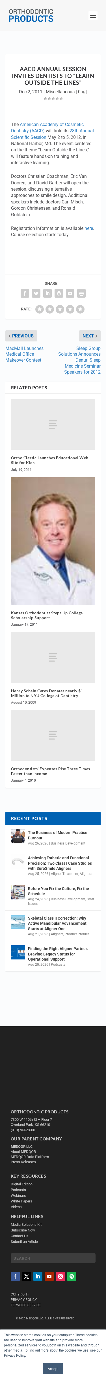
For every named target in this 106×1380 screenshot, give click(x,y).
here (89, 228)
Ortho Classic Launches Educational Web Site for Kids (49, 460)
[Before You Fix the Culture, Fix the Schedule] (18, 892)
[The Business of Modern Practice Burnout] (18, 836)
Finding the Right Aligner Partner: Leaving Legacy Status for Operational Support (58, 953)
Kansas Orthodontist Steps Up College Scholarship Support (47, 615)
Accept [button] (53, 1368)
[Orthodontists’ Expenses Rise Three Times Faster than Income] (53, 735)
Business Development (68, 843)
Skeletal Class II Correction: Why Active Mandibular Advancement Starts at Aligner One (57, 923)
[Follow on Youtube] (49, 1276)
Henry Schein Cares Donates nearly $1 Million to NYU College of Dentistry (47, 693)
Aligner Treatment (64, 874)
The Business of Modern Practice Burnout (57, 835)
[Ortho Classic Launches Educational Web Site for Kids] (53, 424)
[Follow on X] (26, 1276)
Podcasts (58, 965)
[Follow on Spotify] (71, 1276)
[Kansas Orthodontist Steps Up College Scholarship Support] (53, 541)
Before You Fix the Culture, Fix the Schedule (58, 891)
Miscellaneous (60, 91)
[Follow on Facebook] (15, 1276)
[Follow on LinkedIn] (37, 1276)
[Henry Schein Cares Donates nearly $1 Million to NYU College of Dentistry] (53, 657)
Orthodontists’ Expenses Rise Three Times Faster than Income (50, 771)
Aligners (86, 874)
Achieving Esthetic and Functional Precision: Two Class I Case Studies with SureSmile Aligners (60, 863)
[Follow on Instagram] (60, 1276)
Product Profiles (77, 934)
